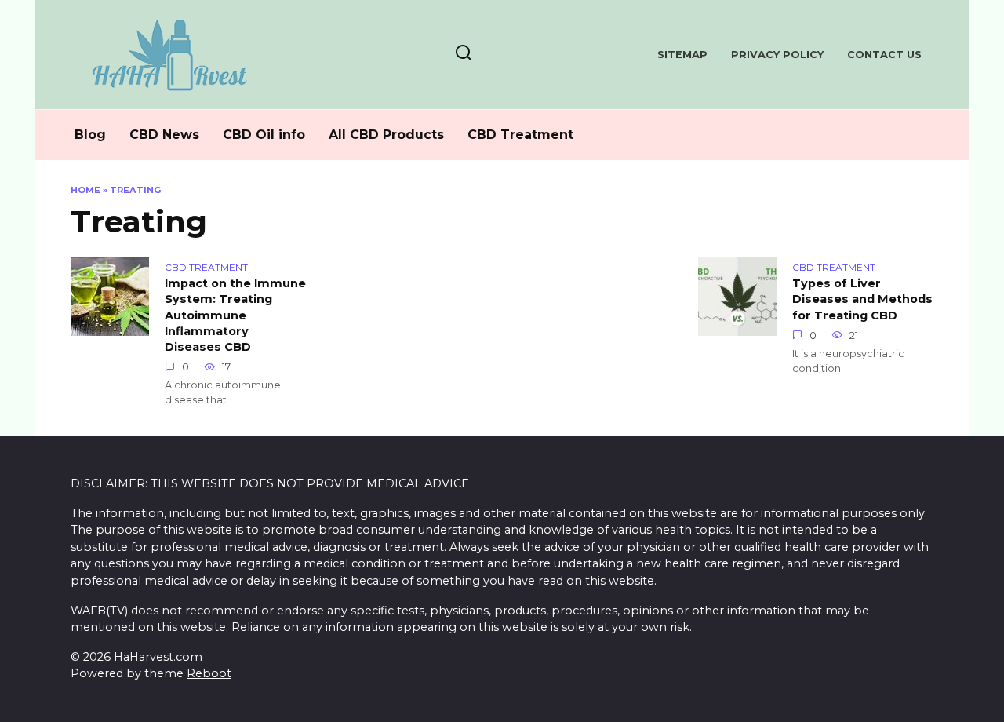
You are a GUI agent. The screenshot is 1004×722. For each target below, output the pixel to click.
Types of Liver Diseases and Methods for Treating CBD (862, 300)
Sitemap (682, 54)
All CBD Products (386, 134)
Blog (90, 134)
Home (85, 189)
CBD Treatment (520, 134)
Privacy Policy (777, 54)
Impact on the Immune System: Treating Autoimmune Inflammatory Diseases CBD (235, 316)
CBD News (164, 134)
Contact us (884, 54)
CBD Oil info (264, 134)
